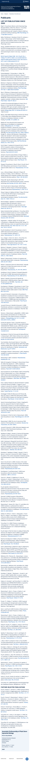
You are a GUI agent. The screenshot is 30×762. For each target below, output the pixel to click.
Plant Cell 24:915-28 (11, 152)
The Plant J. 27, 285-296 (14, 629)
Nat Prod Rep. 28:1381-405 (14, 183)
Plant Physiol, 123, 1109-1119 (12, 666)
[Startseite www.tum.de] (26, 7)
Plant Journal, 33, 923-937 (14, 553)
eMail (3, 749)
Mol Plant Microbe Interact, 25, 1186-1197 (13, 141)
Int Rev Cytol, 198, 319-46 (11, 680)
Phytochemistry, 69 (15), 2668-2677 (16, 275)
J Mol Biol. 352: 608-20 (15, 449)
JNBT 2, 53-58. (11, 474)
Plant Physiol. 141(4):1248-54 (15, 399)
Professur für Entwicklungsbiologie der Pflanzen (11, 6)
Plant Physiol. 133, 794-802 (10, 544)
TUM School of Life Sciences (7, 7)
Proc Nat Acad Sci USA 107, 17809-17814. (14, 198)
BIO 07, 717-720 (11, 126)
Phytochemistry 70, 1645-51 (11, 235)
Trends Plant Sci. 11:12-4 (10, 391)
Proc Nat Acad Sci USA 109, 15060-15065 (16, 132)
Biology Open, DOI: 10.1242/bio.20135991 (15, 110)
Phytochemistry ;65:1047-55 (12, 493)
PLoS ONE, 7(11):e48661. (11, 119)
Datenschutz (3, 758)
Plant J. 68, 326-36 (21, 177)
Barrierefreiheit (20, 758)
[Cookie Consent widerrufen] (27, 759)
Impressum (11, 758)
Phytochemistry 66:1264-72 (12, 468)
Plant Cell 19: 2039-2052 (12, 369)
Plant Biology (18, 416)
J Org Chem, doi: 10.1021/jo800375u (12, 282)
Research (6, 13)
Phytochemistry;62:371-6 (14, 536)
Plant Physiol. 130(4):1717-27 (14, 598)
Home (2, 13)
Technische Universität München (7, 8)
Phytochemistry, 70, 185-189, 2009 (16, 269)
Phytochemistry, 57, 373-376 (13, 638)
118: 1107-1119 (21, 244)
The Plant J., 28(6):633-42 (19, 644)
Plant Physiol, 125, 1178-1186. (16, 622)
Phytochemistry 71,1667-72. (19, 189)
